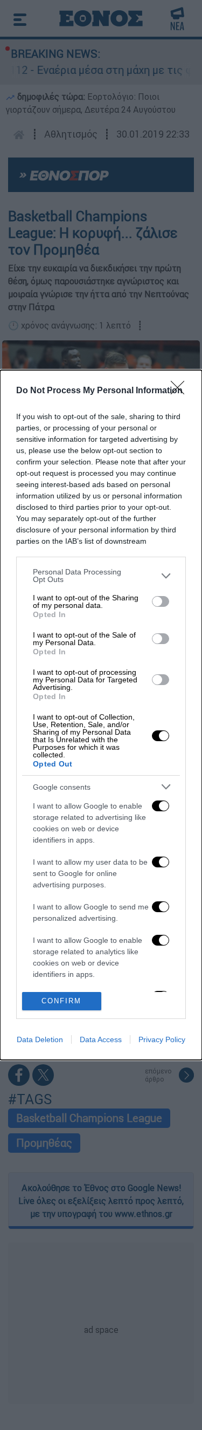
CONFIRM (61, 1001)
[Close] (181, 391)
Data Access (101, 1039)
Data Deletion (40, 1039)
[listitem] (101, 575)
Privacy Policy (161, 1039)
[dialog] (101, 714)
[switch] (160, 601)
